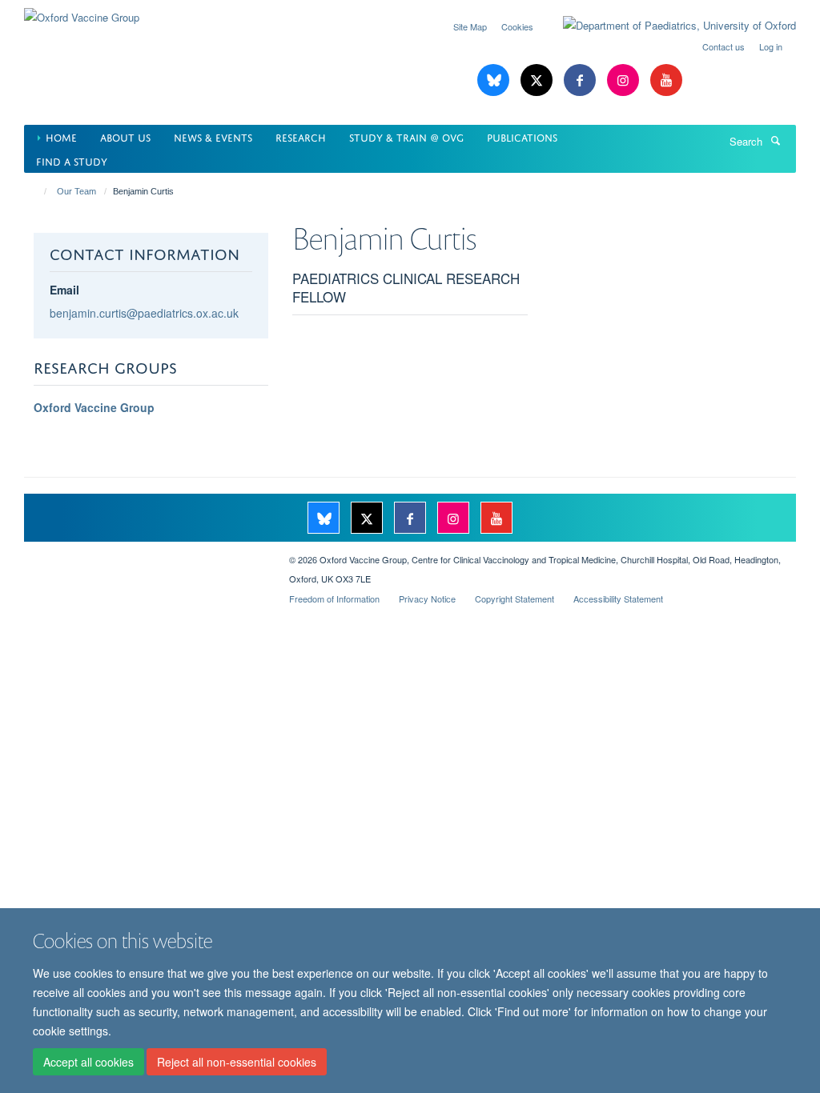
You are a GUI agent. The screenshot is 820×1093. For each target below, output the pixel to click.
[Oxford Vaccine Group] (81, 11)
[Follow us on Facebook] (581, 80)
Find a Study (71, 160)
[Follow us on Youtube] (666, 80)
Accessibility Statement (618, 598)
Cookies (517, 26)
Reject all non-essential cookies (236, 1062)
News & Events (213, 136)
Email (64, 290)
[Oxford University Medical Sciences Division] (144, 554)
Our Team (76, 191)
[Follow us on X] (538, 80)
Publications (522, 136)
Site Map (470, 26)
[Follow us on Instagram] (624, 80)
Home (61, 136)
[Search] (775, 140)
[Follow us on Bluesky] (494, 80)
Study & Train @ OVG (406, 136)
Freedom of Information (334, 598)
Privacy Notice (427, 598)
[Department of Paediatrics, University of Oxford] (667, 25)
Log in (770, 46)
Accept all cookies (88, 1062)
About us (125, 136)
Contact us (723, 46)
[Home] (38, 191)
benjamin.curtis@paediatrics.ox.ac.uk (144, 313)
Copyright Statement (514, 598)
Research (300, 136)
